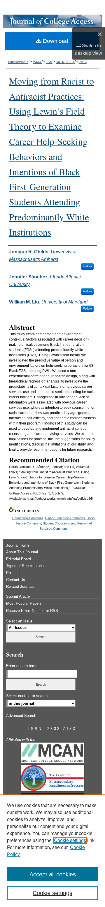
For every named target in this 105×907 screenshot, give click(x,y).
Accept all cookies (52, 874)
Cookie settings (70, 840)
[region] (52, 850)
